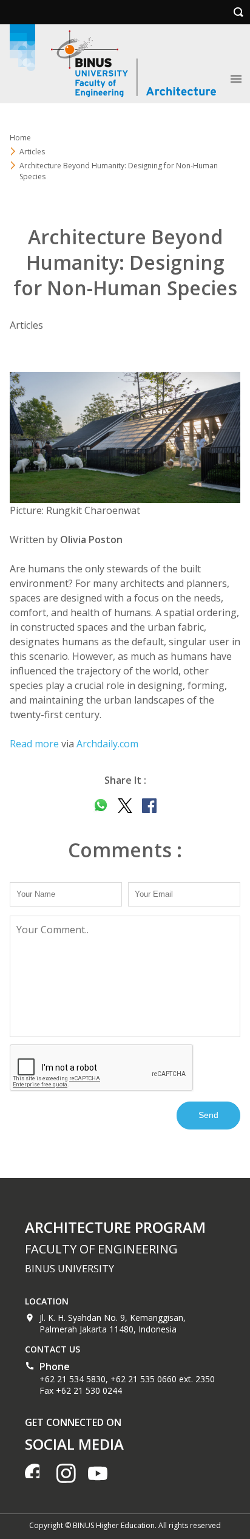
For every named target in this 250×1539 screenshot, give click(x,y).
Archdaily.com (107, 743)
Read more (34, 743)
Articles (32, 151)
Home (20, 137)
